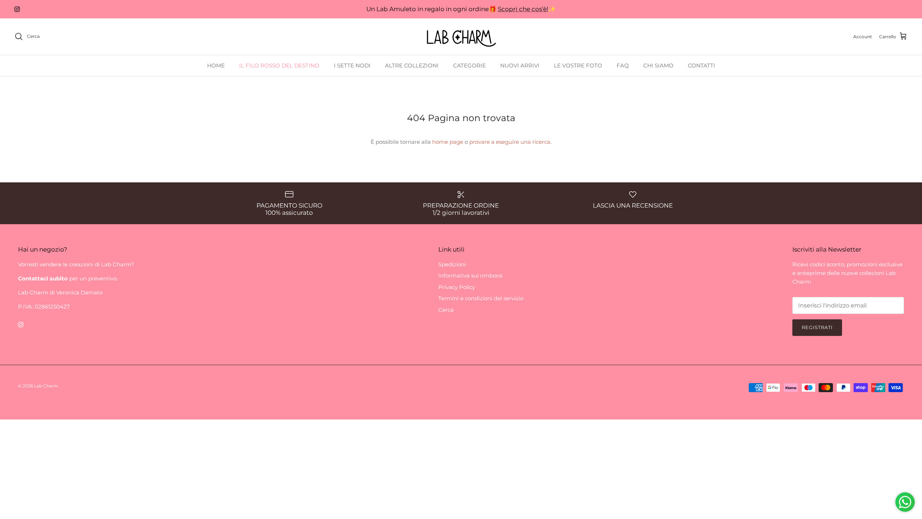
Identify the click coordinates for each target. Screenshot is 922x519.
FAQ (623, 65)
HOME (216, 65)
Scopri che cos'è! (523, 9)
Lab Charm (46, 386)
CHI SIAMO (658, 65)
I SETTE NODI (352, 65)
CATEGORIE (469, 65)
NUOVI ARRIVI (520, 65)
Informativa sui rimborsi (470, 275)
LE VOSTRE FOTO (578, 65)
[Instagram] (17, 9)
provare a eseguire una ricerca (509, 141)
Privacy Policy (456, 287)
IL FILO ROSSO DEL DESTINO (279, 65)
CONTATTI (701, 65)
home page (447, 141)
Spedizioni (452, 264)
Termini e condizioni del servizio (480, 298)
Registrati (817, 327)
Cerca (446, 309)
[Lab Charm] (461, 37)
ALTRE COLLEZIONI (412, 65)
